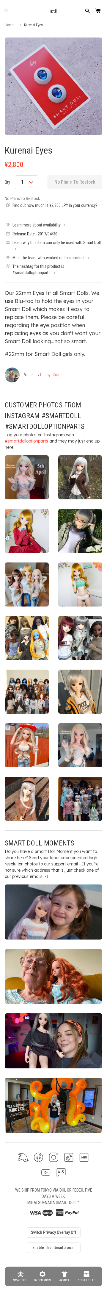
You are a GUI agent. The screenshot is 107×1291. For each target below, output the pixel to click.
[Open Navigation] (6, 11)
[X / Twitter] (23, 1157)
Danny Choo (50, 374)
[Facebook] (38, 1157)
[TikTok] (69, 1157)
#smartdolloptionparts (26, 441)
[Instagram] (53, 1157)
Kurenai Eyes (28, 150)
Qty (7, 182)
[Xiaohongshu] (84, 1157)
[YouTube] (46, 1172)
